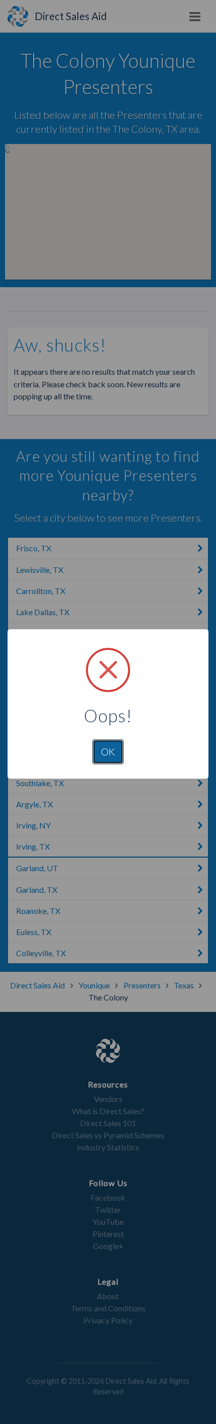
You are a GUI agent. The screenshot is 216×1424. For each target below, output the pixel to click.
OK (108, 751)
